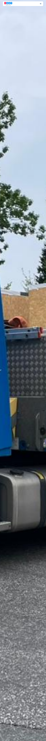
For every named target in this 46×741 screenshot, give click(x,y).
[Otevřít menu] (40, 3)
